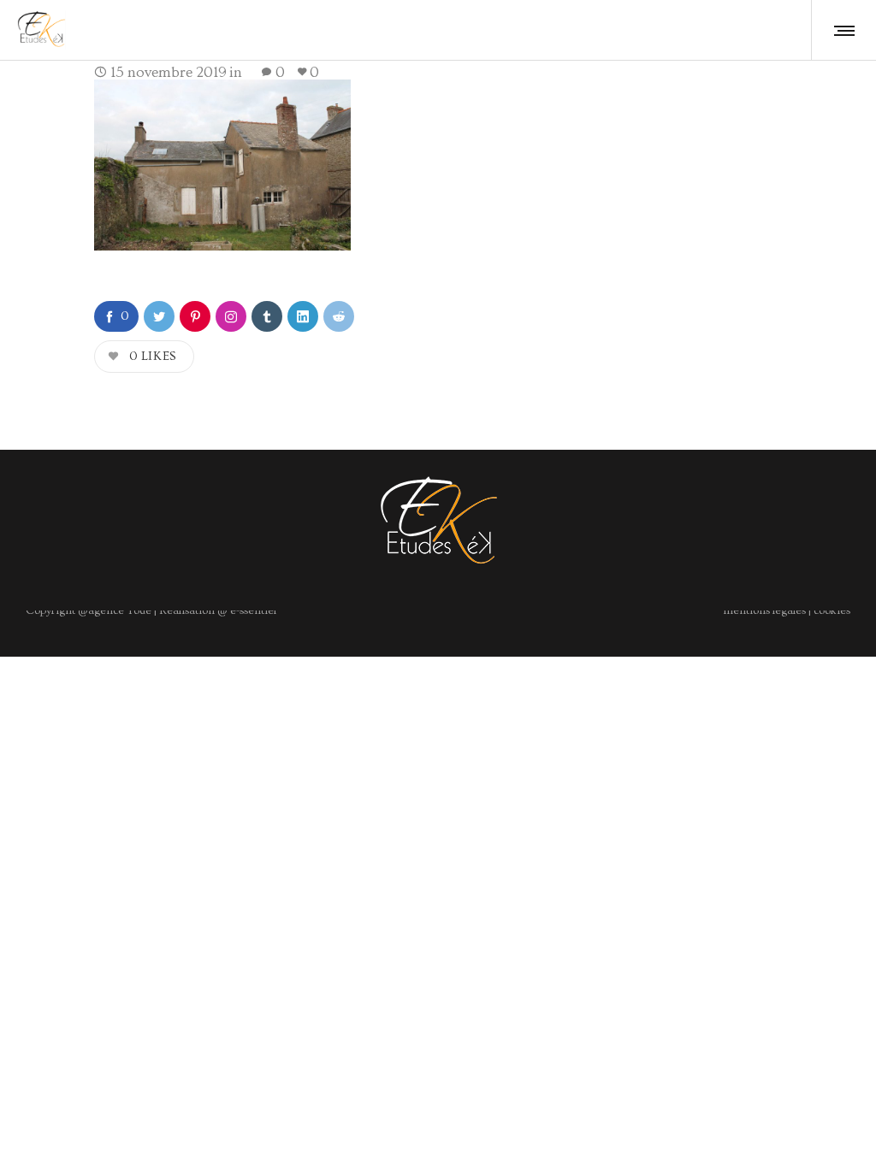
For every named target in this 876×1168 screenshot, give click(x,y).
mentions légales (764, 610)
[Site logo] (41, 30)
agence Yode (119, 610)
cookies (832, 610)
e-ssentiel (252, 610)
